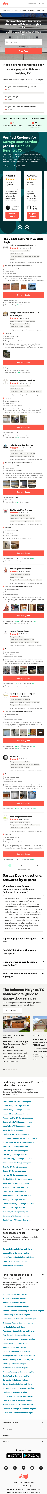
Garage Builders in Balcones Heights (18, 1249)
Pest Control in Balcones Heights (16, 1335)
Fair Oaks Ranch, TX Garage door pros (18, 1203)
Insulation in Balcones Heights (15, 1368)
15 (37, 865)
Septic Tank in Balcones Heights (16, 1376)
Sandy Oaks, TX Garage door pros (17, 1220)
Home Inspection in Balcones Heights (18, 1404)
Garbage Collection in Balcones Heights (19, 1355)
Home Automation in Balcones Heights (18, 1257)
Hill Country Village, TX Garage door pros (20, 1138)
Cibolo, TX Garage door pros (14, 1191)
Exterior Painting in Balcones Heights (18, 1359)
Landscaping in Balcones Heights (16, 1315)
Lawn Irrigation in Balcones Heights (17, 1400)
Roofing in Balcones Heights (14, 1298)
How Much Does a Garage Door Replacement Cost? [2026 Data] (15, 1044)
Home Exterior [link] (8, 10)
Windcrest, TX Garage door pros (16, 1134)
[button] (6, 286)
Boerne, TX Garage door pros (14, 1199)
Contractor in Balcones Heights (15, 1380)
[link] (7, 207)
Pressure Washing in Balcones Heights (18, 1372)
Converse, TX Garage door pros (15, 1154)
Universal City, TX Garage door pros (17, 1159)
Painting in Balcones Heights (14, 1363)
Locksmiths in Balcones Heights (16, 1253)
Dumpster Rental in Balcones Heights (18, 1412)
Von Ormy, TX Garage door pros (16, 1183)
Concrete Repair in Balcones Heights (18, 1351)
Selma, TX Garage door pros (14, 1171)
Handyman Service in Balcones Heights (19, 1339)
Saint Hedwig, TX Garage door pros (17, 1195)
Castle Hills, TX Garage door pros (16, 1110)
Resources (6, 1435)
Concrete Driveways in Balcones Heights (19, 1408)
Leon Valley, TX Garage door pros (16, 1126)
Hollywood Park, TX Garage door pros (18, 1142)
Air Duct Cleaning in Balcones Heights (18, 1388)
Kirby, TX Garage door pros (14, 1130)
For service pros (8, 1429)
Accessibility (23, 1486)
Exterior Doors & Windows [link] (24, 10)
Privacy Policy (29, 1483)
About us (6, 1442)
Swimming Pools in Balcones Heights (18, 1323)
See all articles (12, 1011)
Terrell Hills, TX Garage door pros (16, 1114)
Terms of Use (17, 1483)
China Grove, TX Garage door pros (17, 1163)
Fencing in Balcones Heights (14, 1302)
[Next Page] (43, 865)
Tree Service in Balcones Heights (16, 1306)
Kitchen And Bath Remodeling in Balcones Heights (23, 1310)
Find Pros (23, 51)
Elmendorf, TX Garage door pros (16, 1216)
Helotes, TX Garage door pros (15, 1175)
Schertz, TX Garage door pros (15, 1167)
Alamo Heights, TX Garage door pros (18, 1118)
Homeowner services (10, 1423)
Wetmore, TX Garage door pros (15, 1146)
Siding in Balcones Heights (13, 1265)
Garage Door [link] (41, 10)
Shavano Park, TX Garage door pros (17, 1122)
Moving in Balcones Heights (14, 1327)
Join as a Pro (31, 4)
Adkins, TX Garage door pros (14, 1208)
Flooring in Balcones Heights (14, 1347)
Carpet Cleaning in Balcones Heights (18, 1384)
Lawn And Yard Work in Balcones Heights (20, 1319)
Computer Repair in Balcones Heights (18, 1396)
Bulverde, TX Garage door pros (15, 1212)
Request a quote (12, 215)
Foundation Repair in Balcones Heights (19, 1331)
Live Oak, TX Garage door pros (15, 1150)
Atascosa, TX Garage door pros (16, 1187)
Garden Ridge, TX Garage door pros (17, 1179)
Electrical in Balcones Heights (15, 1261)
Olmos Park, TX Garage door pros (16, 1105)
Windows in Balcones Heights (15, 1392)
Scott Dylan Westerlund (13, 1035)
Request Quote (23, 295)
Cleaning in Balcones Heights (15, 1343)
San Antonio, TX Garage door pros (17, 1101)
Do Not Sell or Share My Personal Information (23, 1489)
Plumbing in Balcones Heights (15, 1294)
